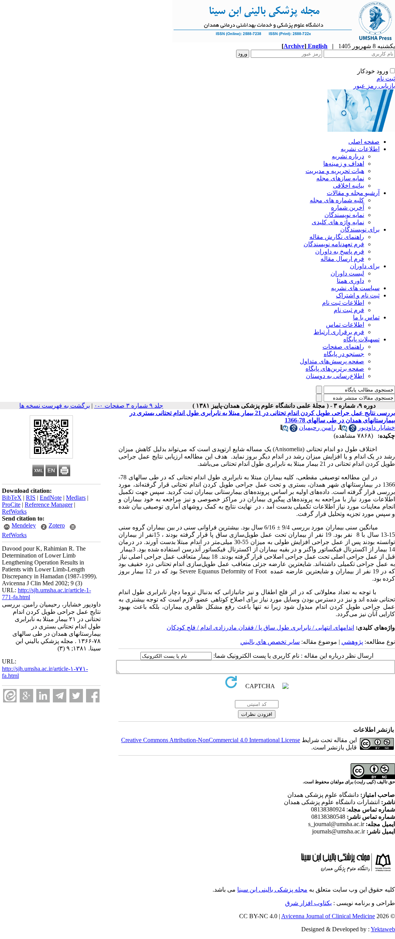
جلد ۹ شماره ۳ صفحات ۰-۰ (128, 405)
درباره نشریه (348, 156)
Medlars (76, 497)
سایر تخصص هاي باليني (270, 641)
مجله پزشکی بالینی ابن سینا (272, 889)
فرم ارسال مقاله (342, 258)
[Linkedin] (43, 695)
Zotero (57, 525)
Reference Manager (49, 504)
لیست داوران (347, 273)
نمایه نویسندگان (344, 215)
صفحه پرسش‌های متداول (332, 361)
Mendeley (24, 525)
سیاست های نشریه (355, 288)
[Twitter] (76, 695)
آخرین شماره (347, 207)
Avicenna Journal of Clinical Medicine (328, 916)
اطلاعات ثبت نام (343, 302)
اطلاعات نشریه (360, 149)
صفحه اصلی (364, 141)
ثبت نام (385, 78)
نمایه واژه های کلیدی (338, 222)
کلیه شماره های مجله (337, 200)
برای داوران (365, 266)
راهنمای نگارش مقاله (336, 236)
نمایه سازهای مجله (340, 178)
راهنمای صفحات (343, 346)
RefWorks (14, 511)
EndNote (51, 497)
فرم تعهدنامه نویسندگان (334, 244)
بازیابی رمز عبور (374, 85)
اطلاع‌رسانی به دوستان (335, 376)
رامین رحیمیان (317, 427)
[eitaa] (10, 695)
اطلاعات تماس (345, 324)
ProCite (11, 504)
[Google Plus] (26, 695)
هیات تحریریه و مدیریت (335, 171)
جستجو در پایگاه (344, 354)
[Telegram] (59, 695)
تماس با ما (366, 317)
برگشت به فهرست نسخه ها (54, 405)
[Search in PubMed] (343, 430)
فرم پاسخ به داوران (339, 251)
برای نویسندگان (360, 229)
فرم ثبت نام (349, 310)
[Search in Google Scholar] (352, 430)
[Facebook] (93, 695)
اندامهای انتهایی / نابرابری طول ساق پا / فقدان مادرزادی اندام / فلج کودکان (260, 627)
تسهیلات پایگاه (361, 339)
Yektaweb (383, 929)
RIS (30, 497)
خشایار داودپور (376, 427)
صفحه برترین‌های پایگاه (335, 368)
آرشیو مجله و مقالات (353, 193)
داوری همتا (350, 280)
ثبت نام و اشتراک (358, 295)
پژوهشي (352, 641)
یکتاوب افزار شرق (308, 903)
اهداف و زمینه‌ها (343, 163)
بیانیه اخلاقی (348, 185)
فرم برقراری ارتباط (339, 332)
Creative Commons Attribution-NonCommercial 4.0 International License (210, 740)
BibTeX (12, 497)
